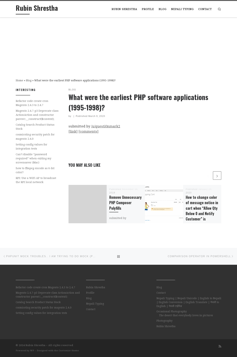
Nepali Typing (95, 303)
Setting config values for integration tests (31, 146)
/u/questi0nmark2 (105, 126)
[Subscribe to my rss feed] (220, 346)
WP (32, 350)
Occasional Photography (171, 311)
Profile (90, 292)
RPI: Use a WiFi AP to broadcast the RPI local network (36, 180)
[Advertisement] (118, 45)
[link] (73, 131)
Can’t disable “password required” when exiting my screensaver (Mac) (33, 158)
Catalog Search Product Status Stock (35, 126)
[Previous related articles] (208, 175)
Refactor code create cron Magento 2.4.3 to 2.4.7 (32, 103)
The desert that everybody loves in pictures (186, 315)
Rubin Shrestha (95, 287)
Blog (28, 80)
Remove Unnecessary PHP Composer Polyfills (125, 203)
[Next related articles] (217, 175)
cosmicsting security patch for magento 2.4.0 (35, 136)
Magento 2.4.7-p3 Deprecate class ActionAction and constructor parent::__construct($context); (37, 114)
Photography (164, 320)
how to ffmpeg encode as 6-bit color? (35, 170)
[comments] (89, 131)
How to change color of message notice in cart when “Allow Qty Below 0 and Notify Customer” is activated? (202, 211)
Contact (90, 309)
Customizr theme (69, 350)
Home (19, 80)
